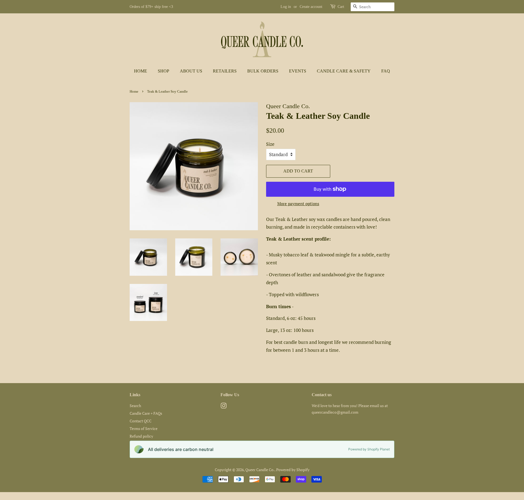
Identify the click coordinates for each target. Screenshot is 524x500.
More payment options (298, 203)
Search (135, 405)
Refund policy (141, 436)
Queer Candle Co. (260, 469)
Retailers (225, 71)
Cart (341, 7)
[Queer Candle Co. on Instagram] (224, 406)
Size (270, 144)
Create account (311, 7)
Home (140, 71)
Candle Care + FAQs (146, 413)
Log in (286, 7)
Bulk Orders (262, 71)
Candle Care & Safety (344, 71)
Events (297, 71)
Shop (163, 71)
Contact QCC (140, 420)
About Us (191, 71)
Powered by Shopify (292, 469)
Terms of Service (143, 428)
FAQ (385, 71)
